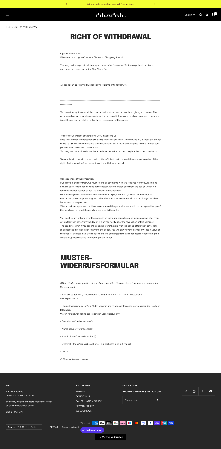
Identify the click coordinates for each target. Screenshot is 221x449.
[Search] (200, 14)
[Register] (157, 400)
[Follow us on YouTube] (211, 391)
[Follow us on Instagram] (194, 391)
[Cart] (213, 14)
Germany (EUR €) (16, 427)
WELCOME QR (84, 410)
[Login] (207, 15)
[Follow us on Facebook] (186, 391)
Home (9, 27)
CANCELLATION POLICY (89, 401)
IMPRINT (80, 391)
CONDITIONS (83, 396)
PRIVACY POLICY (85, 406)
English (188, 14)
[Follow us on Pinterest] (202, 391)
